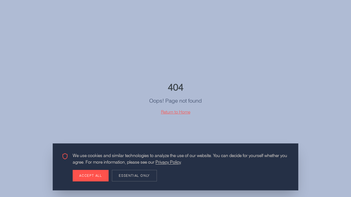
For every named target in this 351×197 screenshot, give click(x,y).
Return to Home (175, 112)
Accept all (90, 175)
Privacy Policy (168, 162)
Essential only (134, 175)
